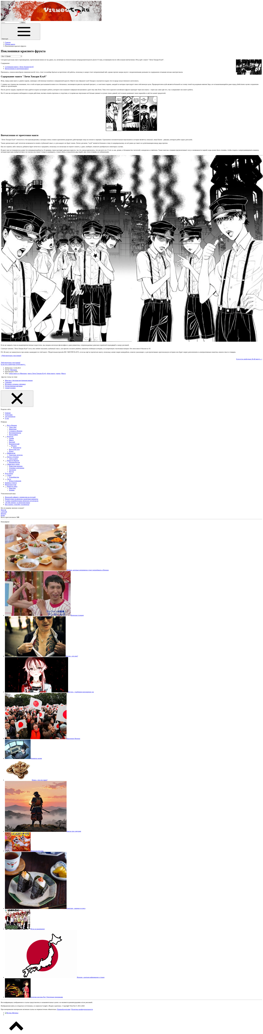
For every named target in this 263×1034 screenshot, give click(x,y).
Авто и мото (13, 459)
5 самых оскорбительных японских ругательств (21, 501)
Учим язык (9, 415)
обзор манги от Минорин (18, 373)
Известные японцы (15, 466)
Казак (3, 515)
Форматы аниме (36, 758)
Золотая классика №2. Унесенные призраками (47, 997)
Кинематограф (14, 444)
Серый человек (10, 388)
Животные (13, 429)
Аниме (11, 438)
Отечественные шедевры (13, 386)
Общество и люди (13, 464)
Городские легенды (16, 455)
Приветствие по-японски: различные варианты (21, 499)
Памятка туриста (11, 483)
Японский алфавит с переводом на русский (20, 497)
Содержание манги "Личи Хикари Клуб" (19, 67)
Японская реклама (37, 851)
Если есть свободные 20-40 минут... (13, 364)
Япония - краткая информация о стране (90, 977)
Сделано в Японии (15, 431)
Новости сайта (12, 486)
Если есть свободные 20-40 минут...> (249, 359)
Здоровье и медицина (16, 468)
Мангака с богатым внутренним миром (19, 380)
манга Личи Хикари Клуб (37, 373)
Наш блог (12, 488)
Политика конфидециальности (82, 1009)
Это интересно (10, 416)
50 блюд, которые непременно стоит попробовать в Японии (88, 570)
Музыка (14, 446)
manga (58, 373)
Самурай (4, 512)
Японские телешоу (77, 615)
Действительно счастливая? (10, 362)
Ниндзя (3, 510)
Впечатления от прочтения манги (17, 68)
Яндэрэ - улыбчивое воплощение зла (81, 692)
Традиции (12, 470)
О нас (7, 418)
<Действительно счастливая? (11, 355)
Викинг (3, 513)
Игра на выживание (38, 929)
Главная (7, 413)
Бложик (11, 490)
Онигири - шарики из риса (76, 908)
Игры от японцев (15, 481)
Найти (23, 22)
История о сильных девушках (15, 384)
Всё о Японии (12, 425)
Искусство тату (14, 449)
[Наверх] (16, 1032)
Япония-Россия (14, 462)
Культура (10, 436)
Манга (63, 373)
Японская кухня (10, 484)
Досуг (9, 479)
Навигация (5, 39)
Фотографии (13, 434)
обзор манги (51, 373)
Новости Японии (13, 460)
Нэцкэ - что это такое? (39, 780)
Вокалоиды (17, 447)
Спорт (9, 475)
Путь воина (9, 473)
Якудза (11, 471)
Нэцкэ (11, 451)
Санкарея (8, 382)
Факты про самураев (74, 831)
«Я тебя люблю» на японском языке (17, 503)
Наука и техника (13, 457)
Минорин (13, 370)
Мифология (11, 453)
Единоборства (14, 477)
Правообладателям (63, 1009)
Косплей (12, 442)
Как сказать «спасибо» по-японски (17, 504)
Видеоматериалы (15, 433)
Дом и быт (12, 427)
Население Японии (73, 738)
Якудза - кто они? (72, 656)
